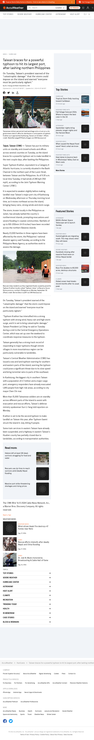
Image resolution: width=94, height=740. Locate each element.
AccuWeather (7, 663)
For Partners (18, 683)
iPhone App (6, 692)
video (20, 540)
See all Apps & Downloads (33, 692)
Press (63, 674)
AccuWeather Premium (10, 702)
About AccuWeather (29, 674)
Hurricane (12, 54)
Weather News (23, 524)
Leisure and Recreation (51, 711)
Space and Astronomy (10, 714)
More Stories (60, 170)
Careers (56, 674)
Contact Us (72, 674)
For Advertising (30, 683)
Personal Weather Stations (79, 683)
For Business (7, 683)
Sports (22, 714)
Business (22, 711)
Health (30, 711)
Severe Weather (67, 711)
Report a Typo (7, 515)
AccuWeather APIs (44, 683)
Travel (30, 714)
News (5, 54)
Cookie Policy (44, 735)
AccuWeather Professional (29, 702)
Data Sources (68, 735)
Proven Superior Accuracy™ (11, 674)
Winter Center (51, 714)
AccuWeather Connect (60, 683)
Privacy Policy (34, 735)
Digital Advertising (45, 674)
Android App (17, 692)
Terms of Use (24, 735)
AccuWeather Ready (9, 711)
